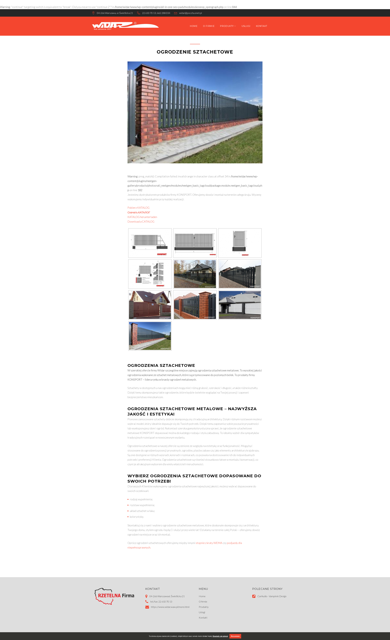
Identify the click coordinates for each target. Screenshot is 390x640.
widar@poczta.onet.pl (190, 12)
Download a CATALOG (141, 221)
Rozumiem (235, 636)
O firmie (209, 26)
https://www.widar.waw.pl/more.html (170, 606)
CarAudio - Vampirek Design (271, 596)
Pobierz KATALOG (138, 207)
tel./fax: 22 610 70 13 (161, 601)
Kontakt (261, 26)
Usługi (245, 26)
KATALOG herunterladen (142, 217)
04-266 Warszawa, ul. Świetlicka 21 (115, 12)
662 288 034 (163, 12)
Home (194, 26)
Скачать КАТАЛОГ (139, 212)
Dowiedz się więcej (220, 636)
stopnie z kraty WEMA (209, 543)
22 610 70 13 (149, 12)
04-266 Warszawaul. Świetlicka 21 (167, 596)
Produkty (227, 26)
